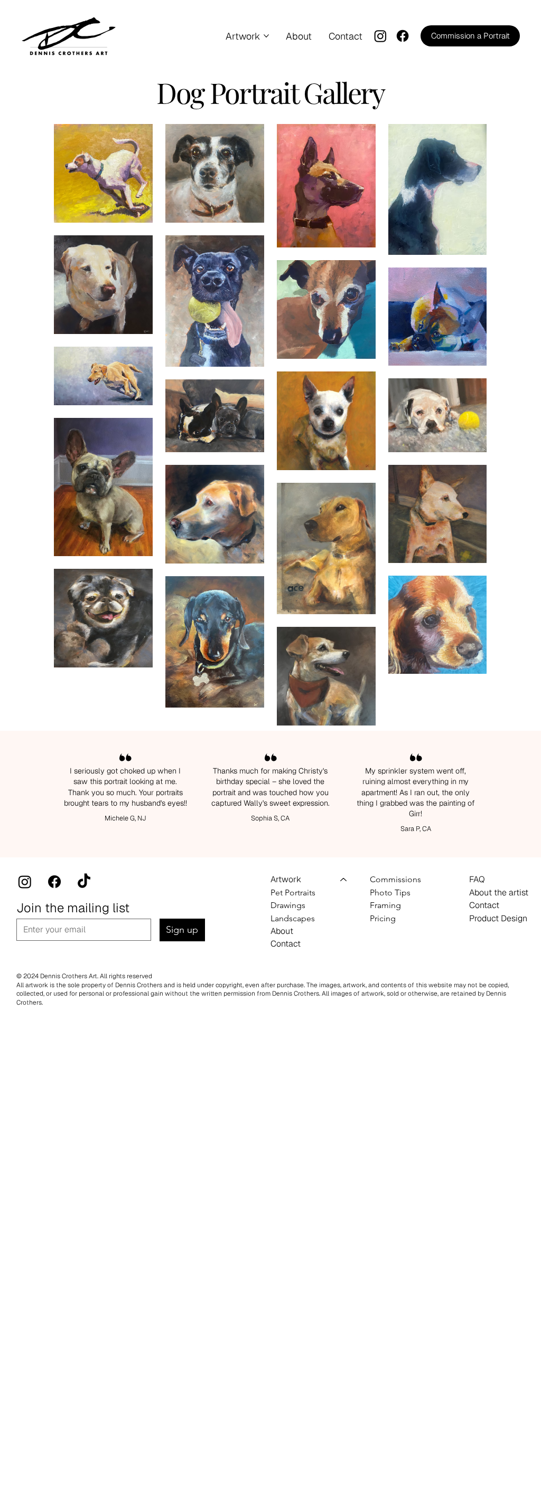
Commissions (395, 879)
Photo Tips (390, 892)
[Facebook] (403, 36)
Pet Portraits (292, 892)
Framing (385, 905)
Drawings (287, 905)
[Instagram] (380, 36)
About (281, 931)
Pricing (383, 918)
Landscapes (292, 918)
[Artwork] (344, 879)
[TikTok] (84, 881)
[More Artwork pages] (266, 36)
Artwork (285, 879)
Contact (285, 943)
